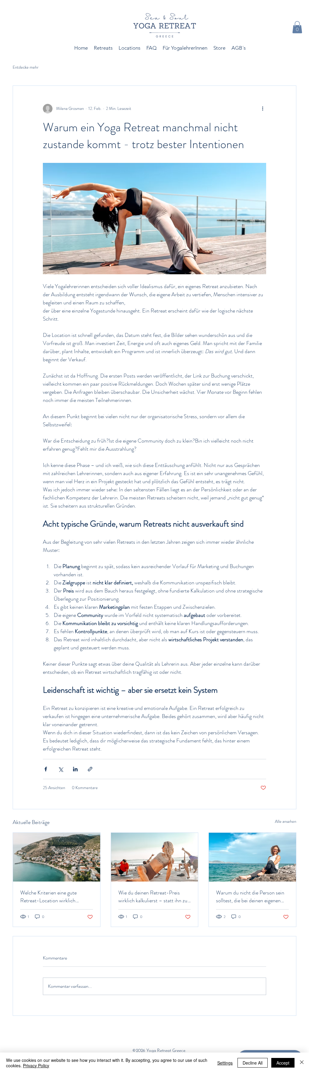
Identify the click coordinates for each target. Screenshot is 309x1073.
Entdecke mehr (26, 67)
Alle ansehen (285, 821)
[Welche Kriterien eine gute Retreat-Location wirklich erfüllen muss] (56, 857)
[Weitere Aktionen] (262, 108)
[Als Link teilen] (90, 769)
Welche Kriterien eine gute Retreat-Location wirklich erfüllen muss (48, 896)
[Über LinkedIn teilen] (75, 769)
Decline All (253, 1063)
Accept (282, 1063)
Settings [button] (225, 1063)
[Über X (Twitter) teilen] (60, 769)
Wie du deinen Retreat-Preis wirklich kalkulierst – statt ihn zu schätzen (152, 896)
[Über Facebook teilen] (46, 769)
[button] (297, 27)
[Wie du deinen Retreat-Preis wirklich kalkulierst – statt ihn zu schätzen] (154, 857)
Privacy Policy (36, 1065)
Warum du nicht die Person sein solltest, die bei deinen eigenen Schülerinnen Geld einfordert (250, 896)
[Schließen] (301, 1062)
